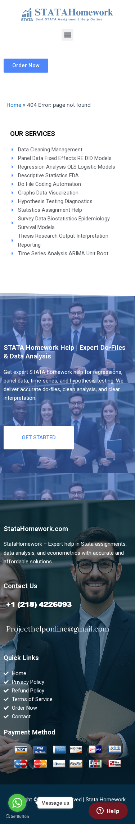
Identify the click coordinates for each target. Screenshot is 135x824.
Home (13, 105)
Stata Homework (106, 799)
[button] (67, 35)
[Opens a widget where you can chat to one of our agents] (108, 811)
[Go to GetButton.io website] (17, 816)
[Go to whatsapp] (17, 803)
